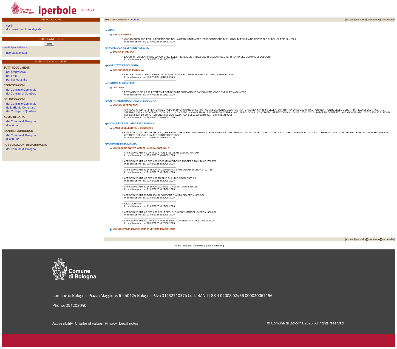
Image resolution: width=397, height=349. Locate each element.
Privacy (111, 323)
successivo (388, 19)
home (177, 245)
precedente (374, 19)
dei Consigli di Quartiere (20, 93)
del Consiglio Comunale (20, 89)
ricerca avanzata (16, 52)
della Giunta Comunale (19, 107)
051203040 (76, 305)
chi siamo (198, 245)
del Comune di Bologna (20, 121)
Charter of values (89, 323)
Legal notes (128, 323)
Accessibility (62, 323)
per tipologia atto (15, 79)
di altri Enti (11, 125)
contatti (186, 245)
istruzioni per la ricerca (14, 47)
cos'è (8, 25)
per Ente (10, 76)
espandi (350, 19)
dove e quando (214, 245)
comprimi (361, 19)
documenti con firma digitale (22, 29)
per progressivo (15, 72)
